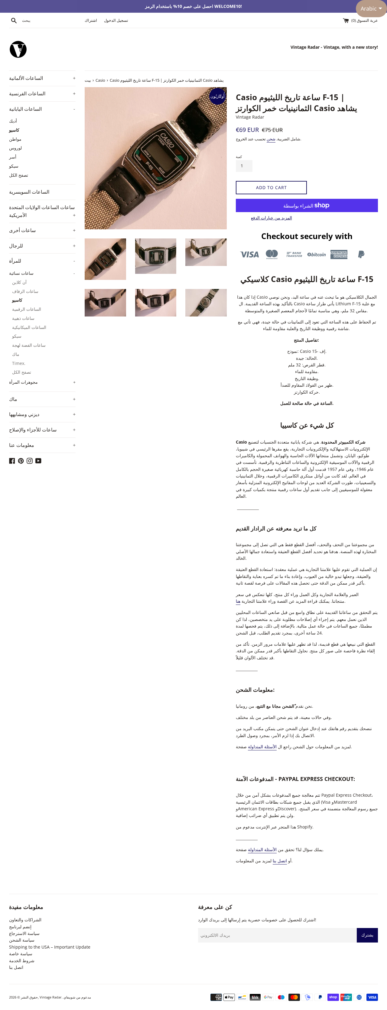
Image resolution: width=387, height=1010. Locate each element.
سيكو (13, 166)
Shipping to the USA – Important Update (49, 947)
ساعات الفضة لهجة (29, 345)
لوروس (15, 148)
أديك (13, 121)
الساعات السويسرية (29, 192)
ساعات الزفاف (25, 291)
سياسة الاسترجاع (24, 933)
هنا (238, 601)
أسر (12, 157)
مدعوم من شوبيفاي (77, 997)
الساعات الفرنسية (42, 93)
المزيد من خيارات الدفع (271, 218)
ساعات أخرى (42, 230)
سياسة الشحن (21, 940)
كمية (239, 156)
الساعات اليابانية (42, 109)
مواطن (15, 139)
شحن (271, 139)
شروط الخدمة (21, 960)
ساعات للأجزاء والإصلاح (42, 429)
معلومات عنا (42, 445)
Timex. (18, 363)
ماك (15, 354)
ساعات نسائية (42, 273)
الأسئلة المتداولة (262, 746)
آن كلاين (19, 282)
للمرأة (42, 260)
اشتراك (91, 20)
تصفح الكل (18, 175)
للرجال (42, 245)
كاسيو (14, 130)
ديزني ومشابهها (42, 414)
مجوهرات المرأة (42, 382)
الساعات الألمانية (42, 78)
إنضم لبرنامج (20, 927)
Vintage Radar (51, 997)
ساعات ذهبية (23, 318)
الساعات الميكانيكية (29, 327)
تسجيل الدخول (116, 20)
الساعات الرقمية (26, 309)
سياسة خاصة (20, 953)
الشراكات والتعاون (25, 920)
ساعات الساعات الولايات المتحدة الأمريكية (42, 211)
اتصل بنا (280, 861)
